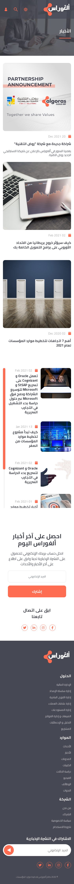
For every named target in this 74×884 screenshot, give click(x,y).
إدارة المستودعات (61, 709)
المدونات (66, 758)
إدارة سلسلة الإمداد (60, 690)
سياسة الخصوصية (61, 820)
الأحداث (67, 746)
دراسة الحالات (63, 771)
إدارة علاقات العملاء (59, 703)
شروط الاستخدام (62, 826)
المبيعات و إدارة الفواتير (58, 716)
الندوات (67, 790)
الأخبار (68, 752)
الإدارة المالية (63, 684)
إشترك (37, 591)
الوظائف (66, 784)
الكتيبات (67, 765)
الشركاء (67, 814)
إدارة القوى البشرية (60, 697)
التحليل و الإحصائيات (60, 722)
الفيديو (67, 777)
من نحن (66, 808)
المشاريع (66, 728)
